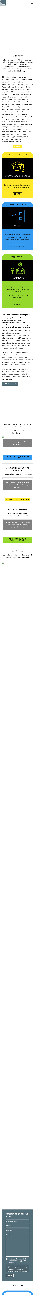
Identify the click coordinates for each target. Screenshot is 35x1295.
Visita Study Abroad (17, 499)
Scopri (17, 146)
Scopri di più (17, 246)
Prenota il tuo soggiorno (17, 540)
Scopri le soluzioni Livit (17, 457)
